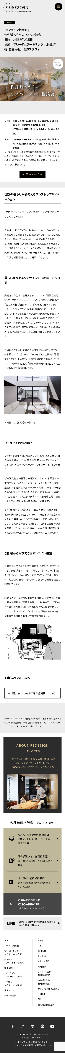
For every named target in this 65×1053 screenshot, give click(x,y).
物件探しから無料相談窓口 (44, 982)
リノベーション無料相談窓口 (44, 973)
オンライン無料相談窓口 (49, 988)
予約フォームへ (34, 174)
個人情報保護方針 (46, 1004)
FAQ (40, 999)
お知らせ (42, 940)
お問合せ (42, 994)
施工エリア (9, 990)
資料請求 (42, 966)
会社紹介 (42, 956)
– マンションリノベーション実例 (13, 975)
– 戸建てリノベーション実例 (13, 983)
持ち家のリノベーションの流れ (14, 961)
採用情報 (42, 950)
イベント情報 (24, 718)
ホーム (7, 940)
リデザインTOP (10, 718)
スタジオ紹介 (44, 961)
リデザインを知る (12, 945)
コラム (40, 945)
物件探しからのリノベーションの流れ (14, 952)
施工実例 (8, 967)
